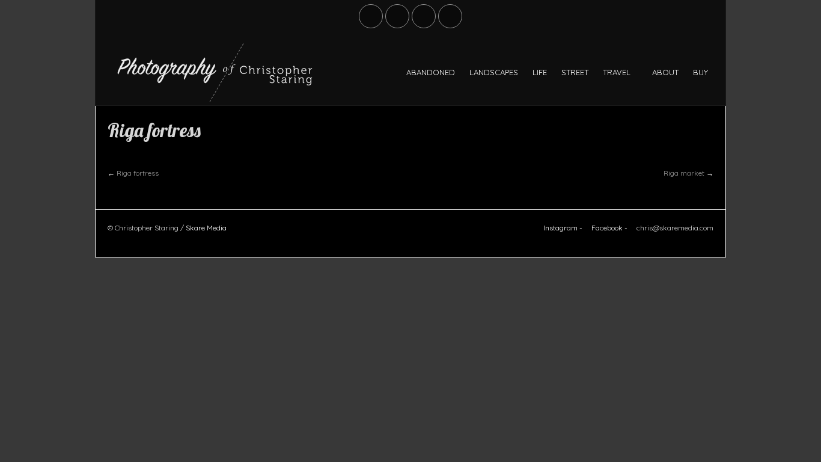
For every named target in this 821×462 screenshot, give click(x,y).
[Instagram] (424, 16)
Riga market (684, 172)
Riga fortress (138, 172)
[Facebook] (371, 16)
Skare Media (206, 227)
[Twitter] (398, 16)
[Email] (451, 16)
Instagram (560, 227)
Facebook (606, 227)
